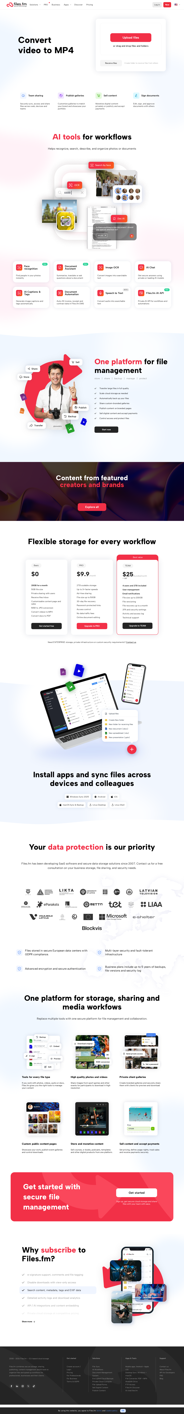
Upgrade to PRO (92, 626)
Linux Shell (120, 805)
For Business (72, 1379)
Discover (78, 4)
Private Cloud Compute (102, 1382)
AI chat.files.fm (131, 1391)
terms (99, 1411)
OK (123, 1411)
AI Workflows (97, 1370)
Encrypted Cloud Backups (102, 1379)
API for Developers (167, 1373)
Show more (27, 1321)
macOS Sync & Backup (73, 805)
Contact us (131, 642)
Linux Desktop (99, 805)
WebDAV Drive (131, 1382)
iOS (115, 797)
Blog (161, 1379)
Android (101, 797)
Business (56, 4)
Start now (106, 429)
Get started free (46, 626)
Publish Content (99, 1391)
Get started (137, 1193)
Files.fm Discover (132, 1388)
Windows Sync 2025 (79, 797)
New (167, 4)
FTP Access (130, 1385)
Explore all (92, 507)
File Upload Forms (99, 1385)
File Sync (96, 1367)
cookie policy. (112, 1411)
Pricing (70, 1373)
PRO (46, 4)
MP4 (145, 1379)
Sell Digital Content (100, 1388)
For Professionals (74, 1376)
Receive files (111, 63)
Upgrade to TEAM (137, 626)
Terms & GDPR (73, 1382)
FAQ (161, 1376)
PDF (139, 1379)
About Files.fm (165, 1370)
